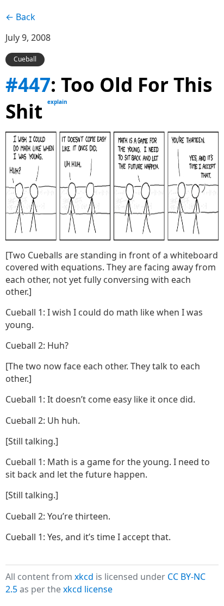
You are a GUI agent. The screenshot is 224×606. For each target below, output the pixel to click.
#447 (28, 84)
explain (57, 102)
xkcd (84, 577)
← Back (20, 17)
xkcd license (88, 589)
